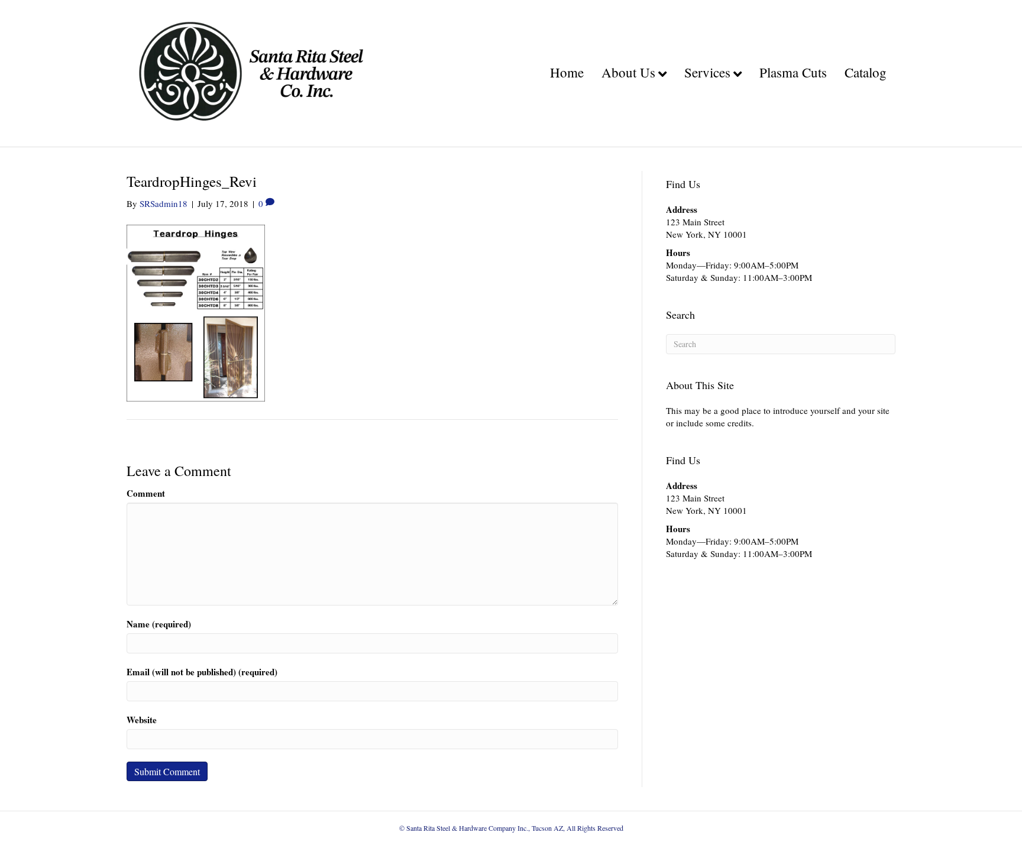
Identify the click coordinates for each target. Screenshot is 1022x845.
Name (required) (159, 624)
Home (567, 72)
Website (142, 720)
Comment (146, 493)
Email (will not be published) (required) (202, 672)
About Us (628, 72)
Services (707, 72)
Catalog (866, 72)
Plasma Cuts (793, 72)
